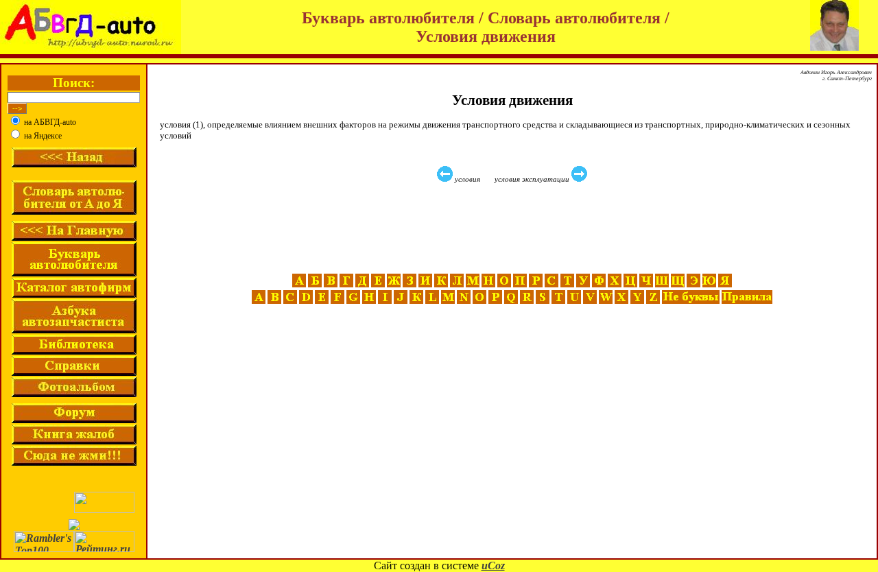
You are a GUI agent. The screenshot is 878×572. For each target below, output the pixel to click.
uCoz (493, 565)
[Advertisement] (513, 228)
